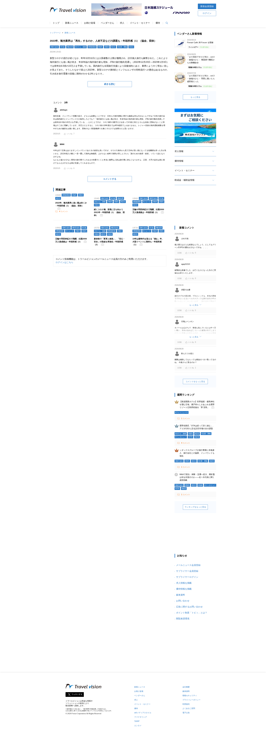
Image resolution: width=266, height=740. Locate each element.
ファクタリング (140, 717)
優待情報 (179, 161)
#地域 (200, 485)
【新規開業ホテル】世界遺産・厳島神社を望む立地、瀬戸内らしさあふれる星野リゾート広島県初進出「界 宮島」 (197, 404)
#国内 (107, 47)
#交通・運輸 (122, 47)
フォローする (76, 694)
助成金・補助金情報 (185, 180)
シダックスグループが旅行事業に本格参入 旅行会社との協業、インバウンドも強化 (197, 453)
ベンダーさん (107, 23)
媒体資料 (180, 595)
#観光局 (70, 47)
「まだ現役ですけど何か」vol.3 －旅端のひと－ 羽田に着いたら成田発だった (201, 79)
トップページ (55, 33)
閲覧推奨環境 (182, 618)
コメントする (109, 179)
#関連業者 (111, 231)
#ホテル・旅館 (80, 47)
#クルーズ (147, 202)
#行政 (62, 47)
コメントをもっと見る (195, 381)
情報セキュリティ (189, 695)
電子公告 (186, 713)
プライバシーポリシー (191, 700)
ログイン (207, 13)
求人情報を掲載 (184, 583)
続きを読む (109, 84)
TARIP (137, 721)
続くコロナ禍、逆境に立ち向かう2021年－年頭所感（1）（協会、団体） (109, 212)
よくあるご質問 (188, 708)
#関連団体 (92, 47)
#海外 (100, 47)
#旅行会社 (54, 47)
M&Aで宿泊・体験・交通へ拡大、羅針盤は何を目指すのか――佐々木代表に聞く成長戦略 (197, 477)
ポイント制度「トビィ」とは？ (191, 613)
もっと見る (195, 97)
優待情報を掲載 (184, 589)
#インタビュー (180, 437)
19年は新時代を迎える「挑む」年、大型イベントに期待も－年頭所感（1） (148, 242)
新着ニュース (71, 23)
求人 (122, 23)
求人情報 (179, 151)
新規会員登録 (207, 6)
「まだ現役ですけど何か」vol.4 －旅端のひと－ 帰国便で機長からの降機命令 (201, 60)
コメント (63, 211)
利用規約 (186, 704)
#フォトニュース (181, 412)
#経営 (197, 437)
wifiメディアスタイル (142, 713)
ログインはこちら (64, 262)
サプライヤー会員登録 (187, 571)
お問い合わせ (182, 601)
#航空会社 (153, 198)
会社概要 (186, 687)
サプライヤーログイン (187, 577)
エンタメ (137, 726)
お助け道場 (89, 23)
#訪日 (113, 47)
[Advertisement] (195, 208)
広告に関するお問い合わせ (189, 607)
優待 (158, 23)
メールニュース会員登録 (188, 565)
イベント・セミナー (140, 23)
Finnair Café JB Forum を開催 (200, 42)
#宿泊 (131, 47)
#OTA (190, 437)
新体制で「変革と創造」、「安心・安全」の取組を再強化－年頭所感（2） (109, 242)
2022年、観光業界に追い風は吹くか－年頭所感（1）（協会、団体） (71, 204)
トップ (56, 23)
